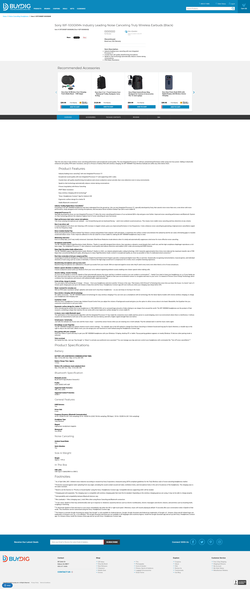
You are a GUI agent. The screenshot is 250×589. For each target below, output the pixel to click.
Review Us (178, 568)
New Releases (102, 566)
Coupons (56, 9)
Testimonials (179, 570)
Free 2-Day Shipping (219, 562)
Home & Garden (141, 566)
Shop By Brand (102, 564)
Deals (65, 9)
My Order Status (218, 568)
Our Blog (178, 572)
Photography (140, 564)
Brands (47, 9)
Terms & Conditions (45, 582)
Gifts (72, 9)
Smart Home (140, 572)
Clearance (81, 9)
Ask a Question (132, 31)
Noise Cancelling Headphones (19, 16)
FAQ (176, 566)
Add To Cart (75, 107)
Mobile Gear (102, 570)
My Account (217, 566)
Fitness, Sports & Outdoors (144, 568)
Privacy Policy (35, 582)
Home (5, 16)
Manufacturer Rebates (220, 570)
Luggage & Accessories (143, 570)
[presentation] (56, 92)
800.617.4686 (62, 566)
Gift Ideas (101, 562)
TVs (137, 562)
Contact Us (64, 572)
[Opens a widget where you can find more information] (7, 585)
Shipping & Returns (219, 564)
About (177, 564)
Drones (100, 572)
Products (37, 9)
